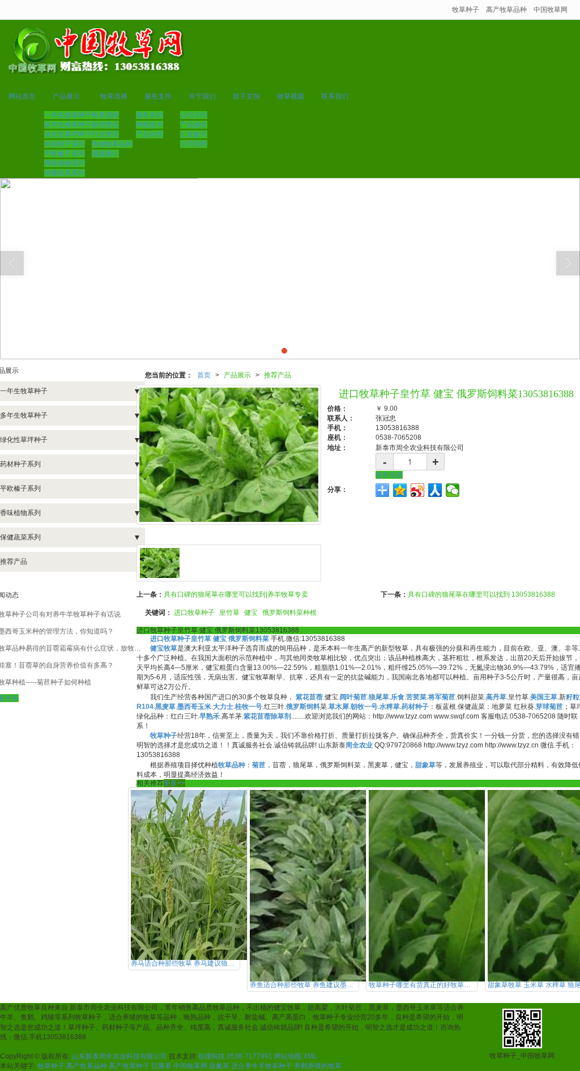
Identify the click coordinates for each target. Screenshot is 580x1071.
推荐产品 (277, 375)
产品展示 (66, 96)
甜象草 (219, 1066)
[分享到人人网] (435, 490)
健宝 (251, 613)
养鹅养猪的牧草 (318, 1066)
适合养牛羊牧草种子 (261, 1066)
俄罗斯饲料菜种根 (289, 613)
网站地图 (287, 1056)
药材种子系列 (64, 144)
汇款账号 (193, 134)
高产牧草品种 (506, 10)
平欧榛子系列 (64, 154)
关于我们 (202, 96)
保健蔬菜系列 (64, 173)
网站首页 (22, 96)
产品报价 (193, 125)
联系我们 (334, 96)
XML (310, 1056)
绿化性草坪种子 (68, 134)
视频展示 (105, 154)
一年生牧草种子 (68, 115)
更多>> (174, 783)
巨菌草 (161, 1066)
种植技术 (149, 125)
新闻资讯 (105, 125)
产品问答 (149, 134)
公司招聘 (193, 144)
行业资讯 (105, 134)
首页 (204, 375)
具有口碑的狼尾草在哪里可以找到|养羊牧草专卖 (236, 594)
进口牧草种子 (194, 613)
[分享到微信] (453, 490)
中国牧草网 (551, 10)
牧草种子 (465, 10)
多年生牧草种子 (68, 125)
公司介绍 (193, 115)
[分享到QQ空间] (400, 490)
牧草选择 (113, 96)
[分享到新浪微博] (418, 490)
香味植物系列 (64, 163)
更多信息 (389, 475)
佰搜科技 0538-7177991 (235, 1056)
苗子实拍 (246, 96)
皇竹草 (229, 613)
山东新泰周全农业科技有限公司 (119, 1056)
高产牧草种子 (129, 1066)
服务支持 (158, 96)
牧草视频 (290, 96)
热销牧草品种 (112, 144)
